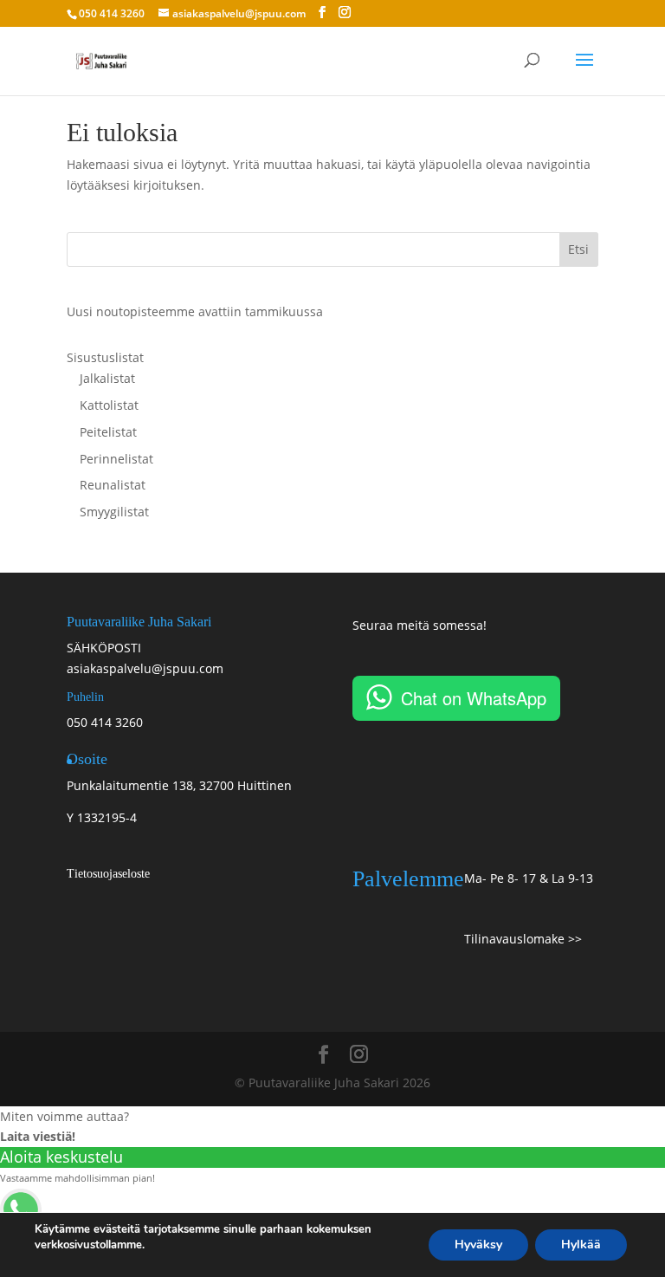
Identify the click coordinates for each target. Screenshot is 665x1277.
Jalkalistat (107, 378)
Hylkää (581, 1244)
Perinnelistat (116, 459)
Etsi (578, 249)
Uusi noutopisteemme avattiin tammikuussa (195, 311)
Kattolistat (109, 405)
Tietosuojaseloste (108, 873)
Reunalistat (112, 484)
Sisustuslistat (105, 357)
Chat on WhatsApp (473, 697)
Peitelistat (108, 432)
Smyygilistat (114, 511)
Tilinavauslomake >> (523, 938)
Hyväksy (478, 1244)
